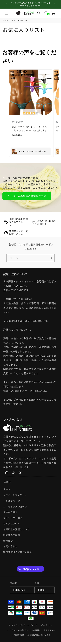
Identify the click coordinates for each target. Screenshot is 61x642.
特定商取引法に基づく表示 (17, 552)
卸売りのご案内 (11, 535)
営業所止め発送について (16, 529)
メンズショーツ (11, 500)
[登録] (50, 258)
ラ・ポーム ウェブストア (26, 625)
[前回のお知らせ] (6, 4)
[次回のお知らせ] (55, 4)
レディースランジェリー (16, 495)
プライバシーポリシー (19, 630)
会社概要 (8, 540)
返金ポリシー (46, 625)
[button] (6, 13)
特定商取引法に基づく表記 (38, 635)
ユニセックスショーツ (15, 506)
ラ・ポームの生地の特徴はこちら (26, 196)
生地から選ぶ (10, 512)
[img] (30, 113)
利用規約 (36, 630)
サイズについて (11, 523)
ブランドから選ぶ (12, 517)
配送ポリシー (49, 630)
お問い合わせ (10, 546)
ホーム (6, 489)
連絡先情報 (19, 635)
